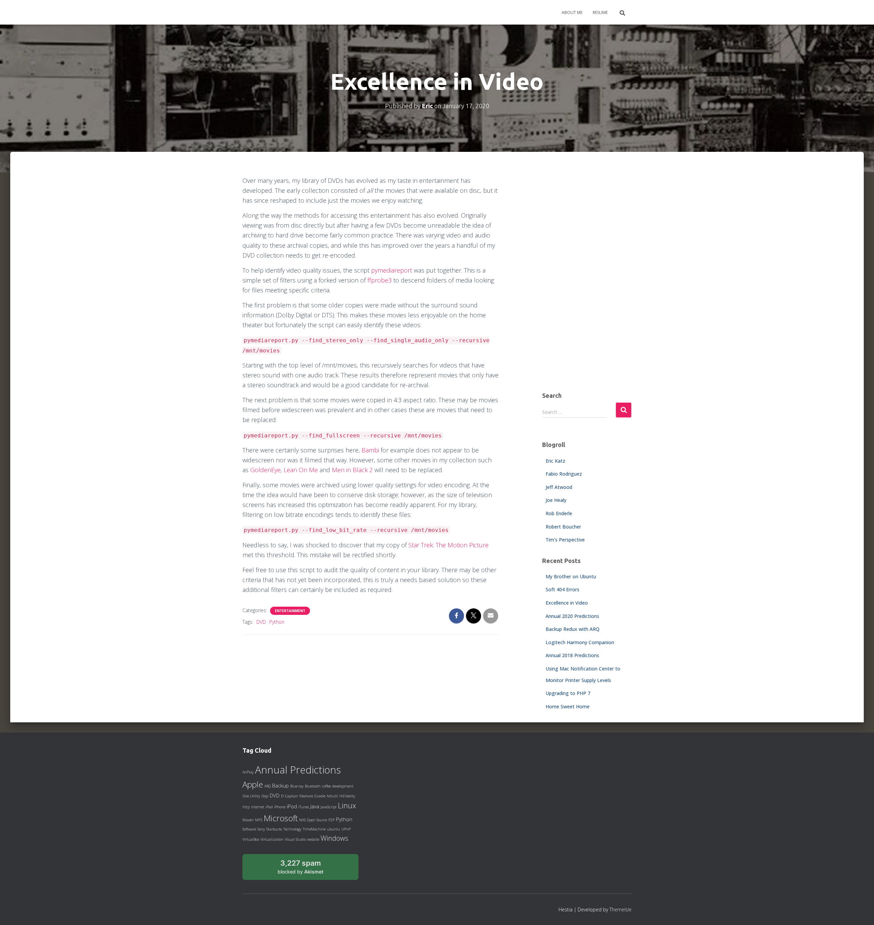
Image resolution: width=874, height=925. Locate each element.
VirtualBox (250, 839)
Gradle (319, 796)
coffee (326, 786)
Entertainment (290, 610)
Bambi (370, 450)
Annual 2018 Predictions (572, 655)
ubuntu (333, 829)
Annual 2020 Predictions (572, 616)
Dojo (265, 796)
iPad (269, 807)
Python (276, 622)
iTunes (303, 807)
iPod (292, 806)
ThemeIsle (620, 909)
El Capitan (289, 796)
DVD (261, 622)
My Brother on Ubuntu (571, 576)
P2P (331, 820)
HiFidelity (347, 796)
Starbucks (274, 829)
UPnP (346, 829)
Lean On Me (301, 470)
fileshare (306, 796)
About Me (572, 12)
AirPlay (248, 772)
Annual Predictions (298, 770)
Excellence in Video (567, 602)
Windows (334, 838)
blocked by (308, 869)
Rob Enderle (559, 513)
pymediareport (391, 270)
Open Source (317, 820)
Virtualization (271, 839)
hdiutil (332, 796)
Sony (261, 829)
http (246, 807)
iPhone (279, 807)
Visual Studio (295, 839)
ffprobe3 (379, 280)
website (313, 839)
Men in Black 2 (352, 470)
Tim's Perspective (565, 539)
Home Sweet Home (568, 706)
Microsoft (281, 818)
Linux (347, 805)
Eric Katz (555, 461)
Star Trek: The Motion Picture (448, 545)
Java (314, 806)
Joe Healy (556, 500)
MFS (258, 820)
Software (249, 829)
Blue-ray (297, 786)
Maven (248, 820)
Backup (280, 785)
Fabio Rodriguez (564, 474)
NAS (302, 820)
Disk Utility (251, 796)
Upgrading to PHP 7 (568, 693)
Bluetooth (313, 786)
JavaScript (329, 807)
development (342, 786)
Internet (257, 807)
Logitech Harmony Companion (580, 642)
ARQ (267, 786)
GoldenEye (265, 470)
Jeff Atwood (559, 487)
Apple (252, 784)
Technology (292, 829)
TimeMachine (314, 829)
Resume (600, 12)
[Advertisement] (587, 278)
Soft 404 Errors (562, 589)
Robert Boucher (563, 526)
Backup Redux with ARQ (573, 629)
